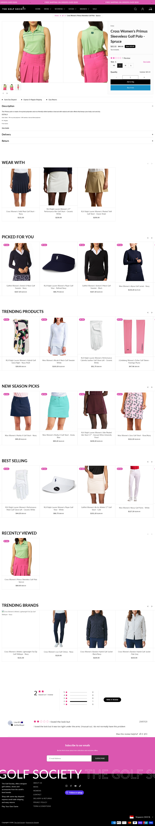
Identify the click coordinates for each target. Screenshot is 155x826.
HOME (37, 9)
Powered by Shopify (32, 822)
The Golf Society (19, 822)
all (62, 16)
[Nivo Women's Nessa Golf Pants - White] (134, 485)
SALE (95, 9)
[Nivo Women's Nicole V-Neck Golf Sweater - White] (58, 336)
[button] (5, 87)
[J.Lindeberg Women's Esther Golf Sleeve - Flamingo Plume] (134, 336)
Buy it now (130, 88)
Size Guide (146, 62)
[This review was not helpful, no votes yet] (145, 734)
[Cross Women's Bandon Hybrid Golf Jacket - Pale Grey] (134, 629)
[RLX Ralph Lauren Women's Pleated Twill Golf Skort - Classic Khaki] (96, 187)
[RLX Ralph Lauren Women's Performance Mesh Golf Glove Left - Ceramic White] (21, 484)
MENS (35, 787)
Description (8, 105)
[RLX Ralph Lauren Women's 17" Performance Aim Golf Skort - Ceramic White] (58, 186)
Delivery (6, 134)
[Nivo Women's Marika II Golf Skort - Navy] (21, 411)
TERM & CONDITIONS (42, 806)
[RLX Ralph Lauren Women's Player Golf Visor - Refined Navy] (58, 262)
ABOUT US (37, 783)
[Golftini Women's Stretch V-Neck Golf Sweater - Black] (96, 262)
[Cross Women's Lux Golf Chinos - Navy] (58, 629)
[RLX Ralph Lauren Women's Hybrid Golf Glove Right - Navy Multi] (21, 336)
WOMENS (37, 791)
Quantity (114, 72)
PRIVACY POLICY (40, 802)
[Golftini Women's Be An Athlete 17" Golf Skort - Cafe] (96, 484)
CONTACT (37, 795)
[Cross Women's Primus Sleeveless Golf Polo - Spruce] (21, 557)
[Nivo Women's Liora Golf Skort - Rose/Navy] (134, 411)
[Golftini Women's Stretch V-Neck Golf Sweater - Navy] (21, 262)
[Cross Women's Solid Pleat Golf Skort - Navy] (21, 187)
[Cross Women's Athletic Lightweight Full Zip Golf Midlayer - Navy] (21, 629)
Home (57, 16)
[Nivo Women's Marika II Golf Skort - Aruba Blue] (58, 411)
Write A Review (112, 699)
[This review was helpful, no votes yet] (140, 734)
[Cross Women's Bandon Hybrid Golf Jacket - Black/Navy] (96, 629)
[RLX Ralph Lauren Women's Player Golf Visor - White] (58, 484)
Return (5, 140)
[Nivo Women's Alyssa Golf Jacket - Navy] (134, 262)
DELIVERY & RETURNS (42, 798)
